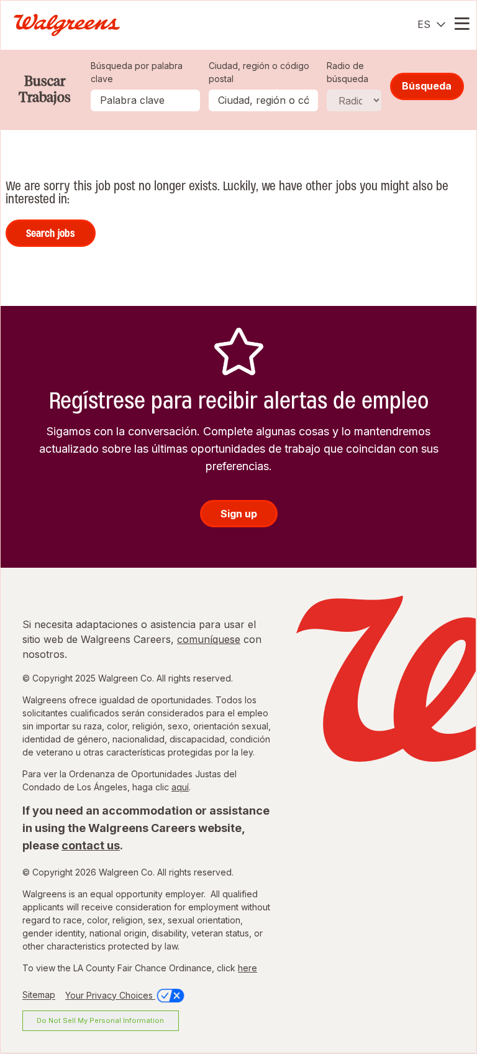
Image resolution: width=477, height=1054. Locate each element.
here (247, 968)
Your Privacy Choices (110, 995)
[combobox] (263, 100)
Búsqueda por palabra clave (137, 72)
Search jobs (50, 233)
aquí (180, 787)
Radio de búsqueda (347, 72)
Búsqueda (427, 86)
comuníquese (208, 639)
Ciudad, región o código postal (259, 72)
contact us (90, 845)
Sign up (238, 513)
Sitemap (38, 995)
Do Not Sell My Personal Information (100, 1020)
